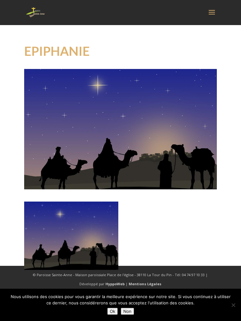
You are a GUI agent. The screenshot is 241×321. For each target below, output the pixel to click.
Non (127, 311)
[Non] (233, 305)
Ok (112, 311)
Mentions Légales (145, 284)
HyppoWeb (115, 284)
